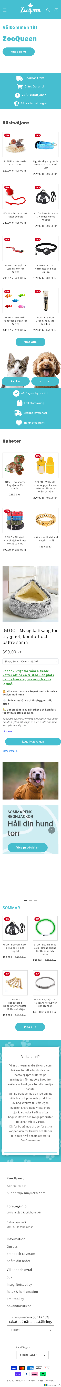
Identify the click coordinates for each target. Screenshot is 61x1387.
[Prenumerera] (50, 1329)
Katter (16, 381)
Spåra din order (18, 1261)
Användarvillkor (19, 1306)
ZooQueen (20, 1380)
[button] (5, 10)
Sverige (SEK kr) (28, 1354)
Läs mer (7, 731)
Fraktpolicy (15, 1298)
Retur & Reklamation (22, 1291)
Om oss (12, 1246)
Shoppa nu (18, 51)
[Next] (51, 830)
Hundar (45, 381)
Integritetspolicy (19, 1284)
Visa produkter (27, 847)
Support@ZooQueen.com (26, 1193)
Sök (9, 1277)
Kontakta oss (16, 1185)
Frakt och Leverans (21, 1253)
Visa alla (30, 342)
